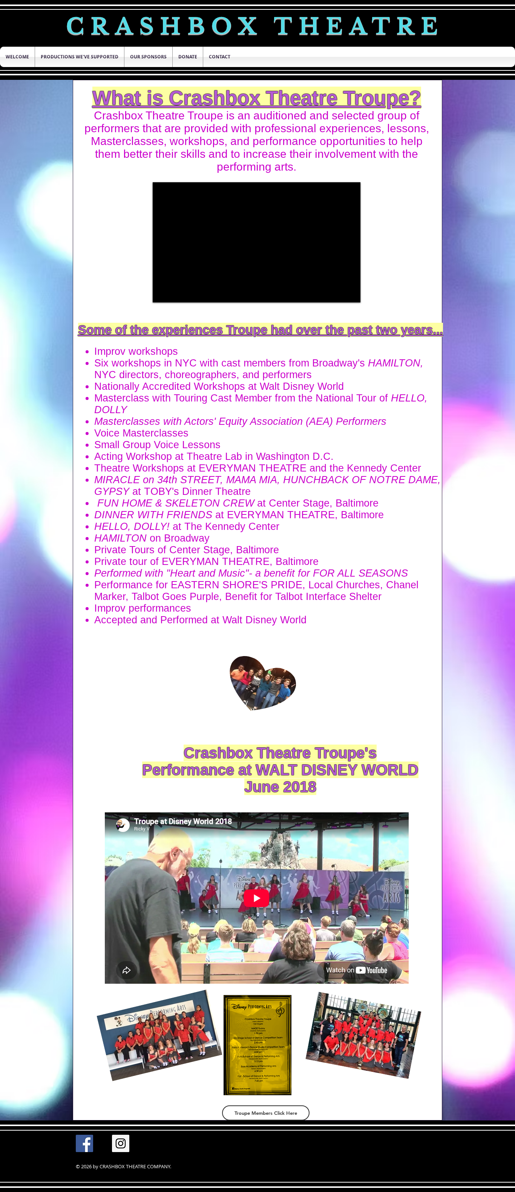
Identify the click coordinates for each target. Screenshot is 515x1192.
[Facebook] (84, 1143)
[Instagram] (120, 1143)
